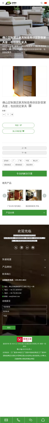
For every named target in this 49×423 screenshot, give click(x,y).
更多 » (43, 275)
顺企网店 (31, 359)
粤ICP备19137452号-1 (24, 349)
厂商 (20, 161)
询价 (17, 125)
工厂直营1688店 (16, 352)
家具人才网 (40, 356)
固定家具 (29, 165)
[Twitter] (16, 247)
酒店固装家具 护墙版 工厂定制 (16, 206)
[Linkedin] (21, 247)
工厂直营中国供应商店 (30, 352)
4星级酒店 (18, 165)
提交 (8, 327)
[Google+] (27, 247)
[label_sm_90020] (24, 339)
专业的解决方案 (24, 173)
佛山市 (35, 161)
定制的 (6, 161)
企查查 (33, 356)
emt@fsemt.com (14, 296)
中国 (27, 161)
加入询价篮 (17, 131)
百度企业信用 (26, 356)
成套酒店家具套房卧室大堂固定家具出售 (35, 206)
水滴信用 (24, 359)
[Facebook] (33, 247)
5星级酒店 (7, 165)
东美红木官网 (16, 356)
